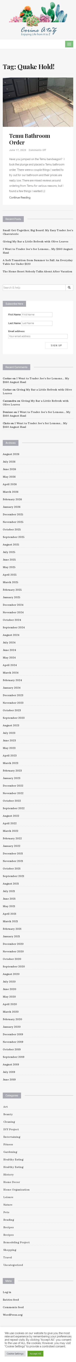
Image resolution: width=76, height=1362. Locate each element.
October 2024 (12, 620)
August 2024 (11, 635)
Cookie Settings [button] (15, 1353)
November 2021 (13, 861)
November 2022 (13, 793)
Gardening (10, 1152)
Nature (7, 1204)
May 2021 (9, 906)
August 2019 (11, 1064)
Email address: (16, 331)
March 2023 (10, 763)
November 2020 (13, 951)
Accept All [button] (35, 1353)
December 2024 (13, 604)
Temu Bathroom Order (29, 139)
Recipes (8, 1227)
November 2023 (13, 702)
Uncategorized (13, 1265)
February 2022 (12, 838)
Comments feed (13, 1307)
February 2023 (12, 770)
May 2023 (9, 748)
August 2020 (11, 974)
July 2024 (9, 642)
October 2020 (12, 959)
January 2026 (11, 507)
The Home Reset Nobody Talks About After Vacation (37, 271)
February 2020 (12, 1019)
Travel (7, 1257)
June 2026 (9, 469)
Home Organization (16, 1189)
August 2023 (11, 725)
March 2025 (10, 582)
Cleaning (9, 1121)
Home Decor (11, 1182)
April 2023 (10, 755)
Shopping (9, 1250)
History (8, 1174)
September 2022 (14, 808)
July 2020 (9, 981)
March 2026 (10, 491)
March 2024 (10, 672)
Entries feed (11, 1299)
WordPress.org (13, 1314)
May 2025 (9, 567)
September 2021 (13, 876)
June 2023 (9, 740)
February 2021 (12, 928)
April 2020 (10, 1004)
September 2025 (14, 537)
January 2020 (12, 1026)
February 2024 (12, 680)
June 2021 (9, 898)
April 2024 (10, 665)
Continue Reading (19, 197)
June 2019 (9, 1079)
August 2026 (11, 454)
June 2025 (9, 559)
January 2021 (11, 936)
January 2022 (11, 846)
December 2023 (13, 695)
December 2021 (13, 853)
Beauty (8, 1114)
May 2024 (9, 657)
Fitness (8, 1144)
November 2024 (13, 612)
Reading (8, 1219)
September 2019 (13, 1057)
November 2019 (13, 1042)
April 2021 (9, 913)
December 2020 (13, 944)
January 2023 (11, 778)
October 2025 (12, 529)
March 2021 (10, 921)
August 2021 (11, 883)
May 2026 (9, 476)
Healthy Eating (13, 1159)
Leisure (8, 1197)
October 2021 (11, 868)
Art (5, 1106)
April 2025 (10, 574)
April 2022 (10, 823)
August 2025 (11, 544)
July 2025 (9, 552)
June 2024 (9, 650)
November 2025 (13, 522)
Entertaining (11, 1137)
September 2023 (14, 718)
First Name (14, 314)
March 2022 (10, 831)
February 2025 (12, 589)
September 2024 (14, 627)
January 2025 (11, 597)
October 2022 (12, 800)
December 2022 (13, 785)
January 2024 (11, 687)
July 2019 (9, 1072)
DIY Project (11, 1129)
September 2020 (14, 966)
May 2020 (9, 996)
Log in (7, 1292)
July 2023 (9, 733)
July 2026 (9, 461)
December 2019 (13, 1034)
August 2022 (11, 815)
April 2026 (10, 484)
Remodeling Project (16, 1242)
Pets (6, 1212)
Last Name (14, 323)
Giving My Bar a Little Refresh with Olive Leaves (35, 241)
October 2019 (12, 1049)
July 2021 (9, 891)
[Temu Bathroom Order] (38, 102)
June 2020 (9, 989)
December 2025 (13, 514)
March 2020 (11, 1011)
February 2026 (12, 499)
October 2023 (12, 710)
